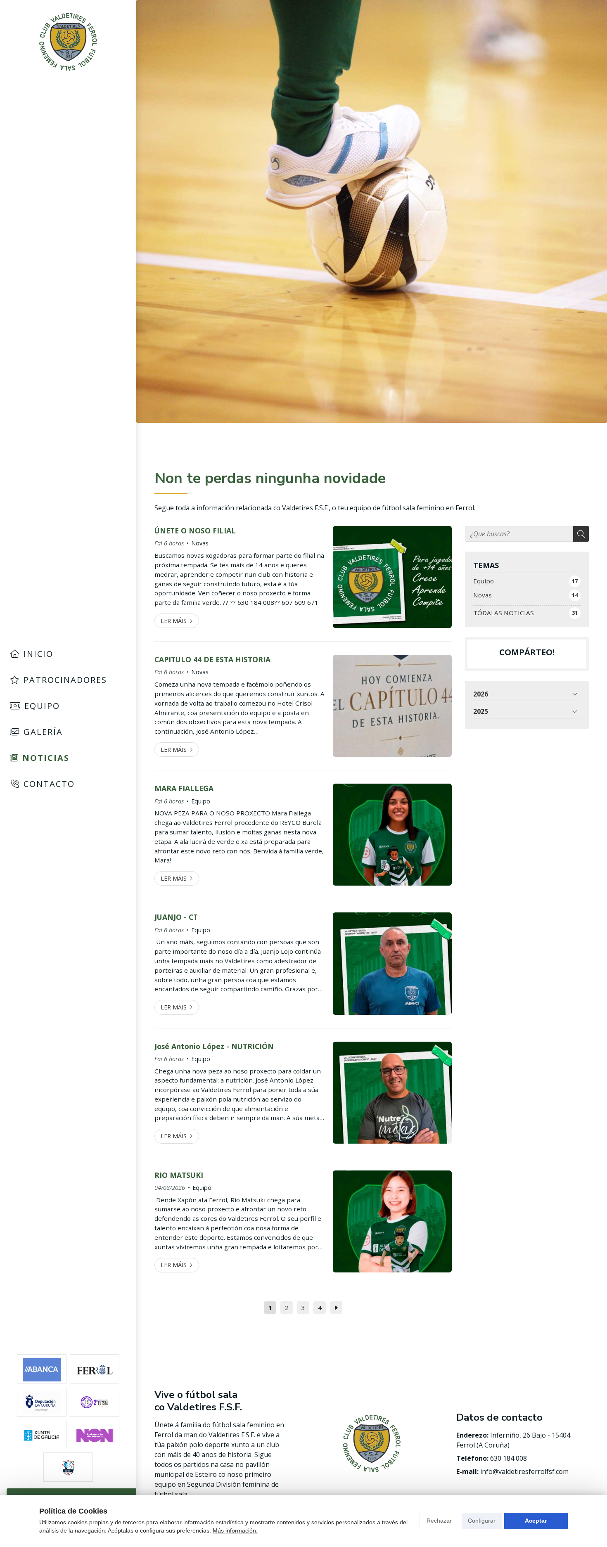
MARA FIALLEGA (183, 788)
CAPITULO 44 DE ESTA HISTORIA (212, 659)
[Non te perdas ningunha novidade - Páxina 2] (336, 1307)
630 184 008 (508, 1458)
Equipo (200, 801)
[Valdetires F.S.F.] (68, 42)
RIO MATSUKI (178, 1175)
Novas (200, 543)
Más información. (235, 1530)
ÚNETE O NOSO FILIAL (195, 530)
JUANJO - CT (176, 917)
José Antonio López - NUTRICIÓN (214, 1046)
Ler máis (174, 621)
